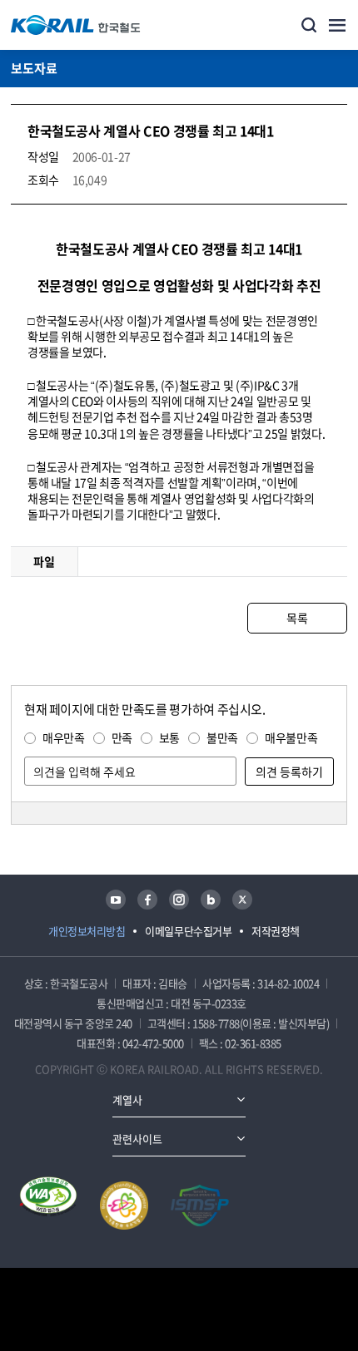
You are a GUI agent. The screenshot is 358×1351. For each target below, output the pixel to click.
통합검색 (308, 24)
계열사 (127, 1099)
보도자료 (34, 68)
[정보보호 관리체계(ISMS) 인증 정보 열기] (200, 1205)
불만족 (222, 737)
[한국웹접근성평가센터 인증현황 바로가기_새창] (48, 1205)
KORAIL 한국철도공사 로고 (76, 25)
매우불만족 (291, 737)
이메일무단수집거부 (188, 931)
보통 (169, 737)
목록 (296, 617)
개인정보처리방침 (86, 931)
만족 (122, 737)
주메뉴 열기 (337, 24)
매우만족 (63, 737)
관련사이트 (137, 1138)
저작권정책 (275, 931)
